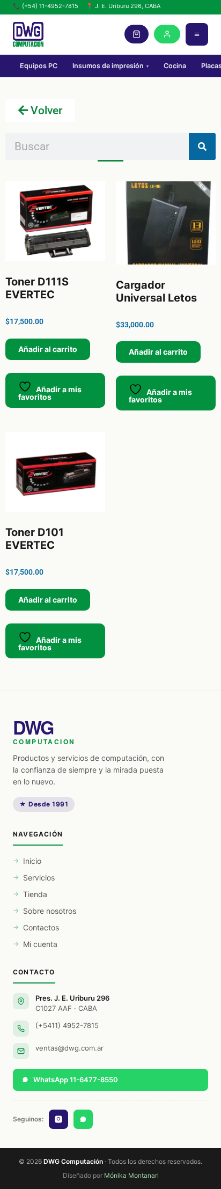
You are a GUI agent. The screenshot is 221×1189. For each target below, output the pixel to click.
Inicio (32, 860)
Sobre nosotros (49, 910)
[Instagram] (58, 1119)
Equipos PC (38, 66)
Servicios (39, 877)
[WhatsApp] (83, 1119)
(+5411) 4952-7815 (67, 1025)
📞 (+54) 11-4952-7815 (45, 6)
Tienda (35, 894)
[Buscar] (202, 146)
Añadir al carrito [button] (47, 349)
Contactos (41, 927)
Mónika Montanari (131, 1175)
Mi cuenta (40, 944)
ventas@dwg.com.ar (69, 1048)
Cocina (175, 66)
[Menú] (197, 34)
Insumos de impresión (110, 66)
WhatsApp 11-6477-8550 (75, 1079)
